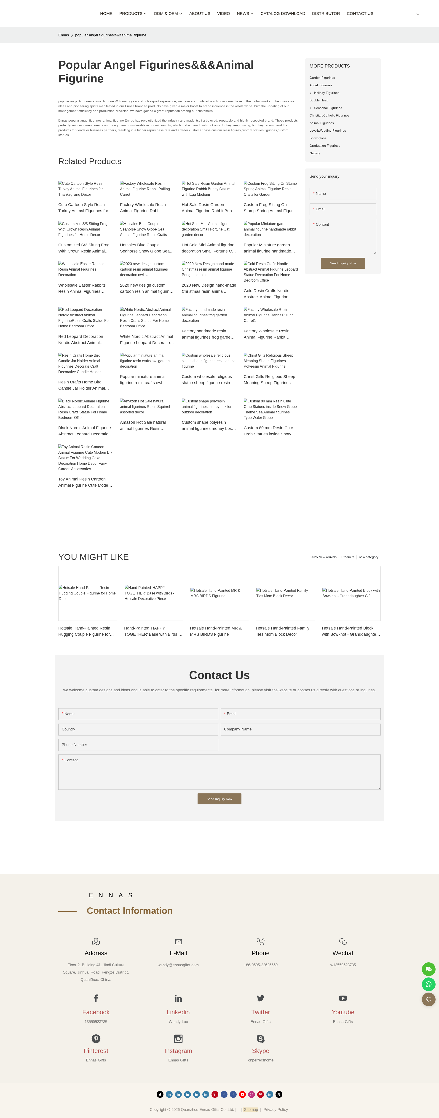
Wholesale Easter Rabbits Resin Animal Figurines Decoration (82, 289)
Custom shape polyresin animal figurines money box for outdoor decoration (207, 426)
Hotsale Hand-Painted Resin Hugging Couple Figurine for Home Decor (84, 632)
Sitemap (250, 1109)
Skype (260, 1050)
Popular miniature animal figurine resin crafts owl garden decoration (143, 380)
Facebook (96, 1012)
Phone (261, 953)
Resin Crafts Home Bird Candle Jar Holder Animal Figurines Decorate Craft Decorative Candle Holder (81, 385)
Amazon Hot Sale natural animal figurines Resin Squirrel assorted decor (143, 426)
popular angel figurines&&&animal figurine (110, 35)
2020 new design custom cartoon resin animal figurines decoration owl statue (147, 289)
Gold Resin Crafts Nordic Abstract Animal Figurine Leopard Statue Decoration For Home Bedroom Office (268, 294)
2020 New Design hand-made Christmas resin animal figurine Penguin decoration (209, 289)
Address (96, 953)
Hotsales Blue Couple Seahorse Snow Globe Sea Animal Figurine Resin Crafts (146, 248)
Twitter (260, 1012)
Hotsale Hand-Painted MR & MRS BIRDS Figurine (216, 631)
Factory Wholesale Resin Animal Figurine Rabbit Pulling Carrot (143, 208)
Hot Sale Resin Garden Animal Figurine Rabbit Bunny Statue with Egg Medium (209, 208)
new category (368, 557)
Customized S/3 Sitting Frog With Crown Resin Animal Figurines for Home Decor (84, 248)
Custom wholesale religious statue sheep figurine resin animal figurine (207, 380)
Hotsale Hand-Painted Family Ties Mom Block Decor (282, 631)
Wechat (342, 953)
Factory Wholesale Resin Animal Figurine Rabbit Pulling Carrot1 (266, 334)
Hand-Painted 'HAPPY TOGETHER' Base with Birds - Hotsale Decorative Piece (152, 632)
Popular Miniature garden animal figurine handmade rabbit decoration (267, 248)
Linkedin (178, 1012)
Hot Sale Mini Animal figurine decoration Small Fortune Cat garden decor (208, 248)
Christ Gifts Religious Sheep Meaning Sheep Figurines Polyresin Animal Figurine (269, 380)
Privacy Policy (275, 1109)
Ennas (63, 35)
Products (347, 557)
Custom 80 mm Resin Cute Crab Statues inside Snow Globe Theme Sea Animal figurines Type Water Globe (268, 431)
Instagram (178, 1050)
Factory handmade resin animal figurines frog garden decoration (207, 334)
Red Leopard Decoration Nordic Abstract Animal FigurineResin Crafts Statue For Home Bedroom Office (83, 340)
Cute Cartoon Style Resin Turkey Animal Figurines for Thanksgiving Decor (83, 208)
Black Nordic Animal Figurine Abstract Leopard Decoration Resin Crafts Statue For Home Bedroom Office (84, 431)
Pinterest (96, 1050)
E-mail (178, 953)
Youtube (343, 1012)
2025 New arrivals (324, 557)
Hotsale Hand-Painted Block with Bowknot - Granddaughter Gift (349, 632)
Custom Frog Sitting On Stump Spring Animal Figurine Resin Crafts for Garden (271, 208)
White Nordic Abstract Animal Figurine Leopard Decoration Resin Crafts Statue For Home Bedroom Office (146, 340)
